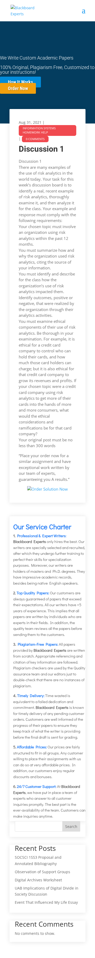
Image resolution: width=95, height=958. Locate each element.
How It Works (20, 82)
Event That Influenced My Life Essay (46, 902)
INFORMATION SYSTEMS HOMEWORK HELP (39, 130)
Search (71, 826)
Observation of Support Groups (42, 871)
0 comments (35, 139)
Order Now (18, 88)
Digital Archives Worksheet (38, 879)
